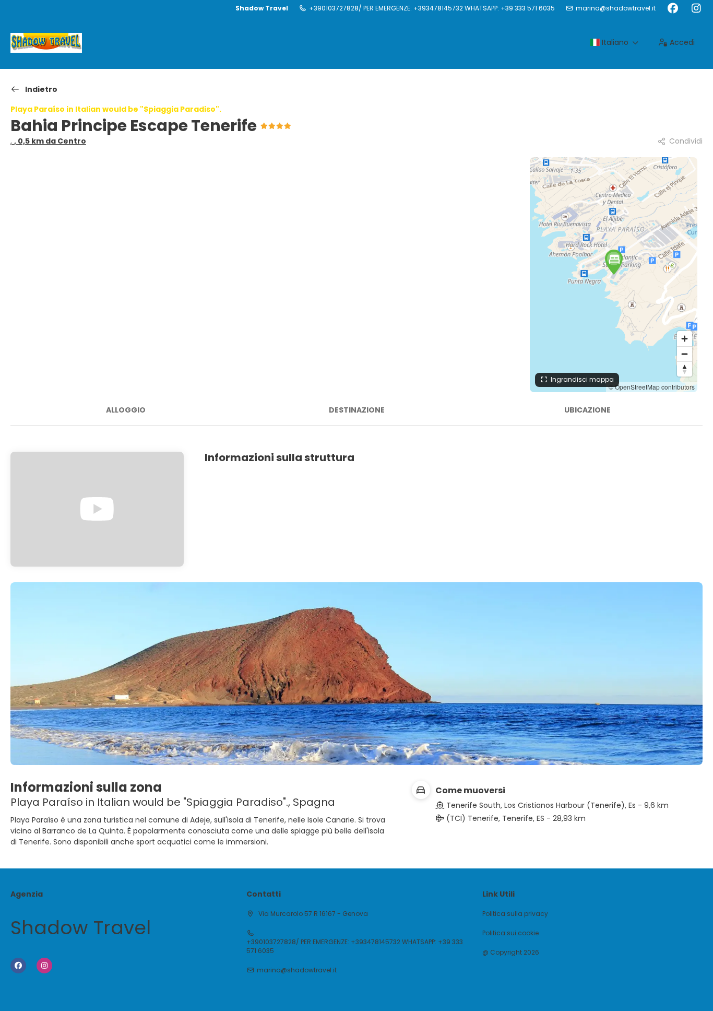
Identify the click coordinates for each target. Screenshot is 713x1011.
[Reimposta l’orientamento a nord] (684, 369)
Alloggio (126, 410)
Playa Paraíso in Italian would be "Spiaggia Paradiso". (115, 109)
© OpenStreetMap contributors (652, 386)
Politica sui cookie (510, 933)
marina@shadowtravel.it (616, 8)
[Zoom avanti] (684, 338)
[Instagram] (696, 8)
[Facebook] (672, 8)
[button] (614, 262)
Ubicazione (587, 410)
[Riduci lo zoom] (684, 353)
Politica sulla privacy (515, 914)
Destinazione (357, 410)
